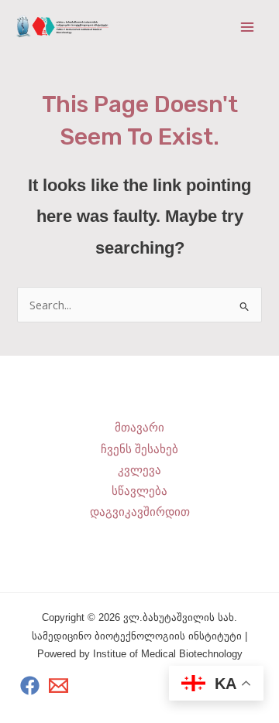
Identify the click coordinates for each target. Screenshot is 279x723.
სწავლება (139, 491)
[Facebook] (30, 685)
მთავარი (139, 427)
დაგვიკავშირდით (140, 512)
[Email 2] (58, 685)
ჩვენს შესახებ (139, 449)
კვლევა (139, 470)
